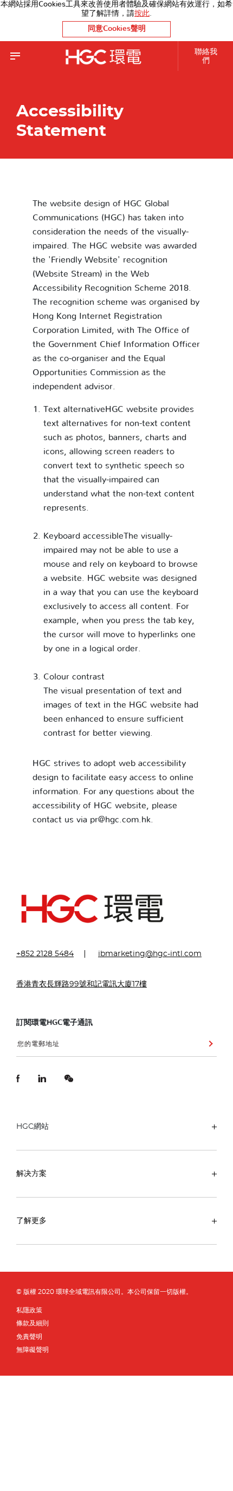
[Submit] (208, 1048)
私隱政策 (29, 1310)
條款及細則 (32, 1323)
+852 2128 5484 (45, 954)
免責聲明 (29, 1336)
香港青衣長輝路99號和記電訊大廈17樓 (81, 984)
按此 (142, 13)
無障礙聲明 (32, 1349)
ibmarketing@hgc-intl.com (150, 954)
